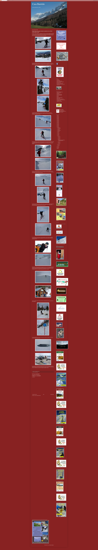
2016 (57, 124)
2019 (57, 121)
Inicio (43, 394)
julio (57, 132)
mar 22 (59, 137)
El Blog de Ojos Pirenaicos (59, 97)
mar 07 (59, 142)
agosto (58, 131)
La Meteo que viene (59, 100)
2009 (57, 148)
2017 (57, 123)
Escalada (58, 80)
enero (58, 145)
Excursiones (58, 82)
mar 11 (59, 141)
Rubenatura (58, 93)
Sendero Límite (58, 98)
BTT (57, 79)
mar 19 (59, 138)
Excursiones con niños (59, 83)
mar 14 (59, 139)
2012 (57, 146)
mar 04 (59, 143)
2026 (57, 115)
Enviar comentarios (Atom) (38, 395)
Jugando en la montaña (59, 101)
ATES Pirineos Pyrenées (59, 94)
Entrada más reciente (34, 394)
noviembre (58, 128)
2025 (57, 116)
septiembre (58, 130)
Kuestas (58, 96)
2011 (57, 147)
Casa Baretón (38, 3)
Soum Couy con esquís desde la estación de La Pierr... (61, 140)
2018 (57, 122)
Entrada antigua (52, 394)
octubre (58, 129)
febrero (58, 144)
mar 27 (59, 136)
